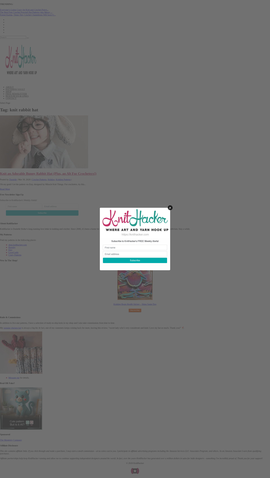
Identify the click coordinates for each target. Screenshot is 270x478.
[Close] (170, 207)
